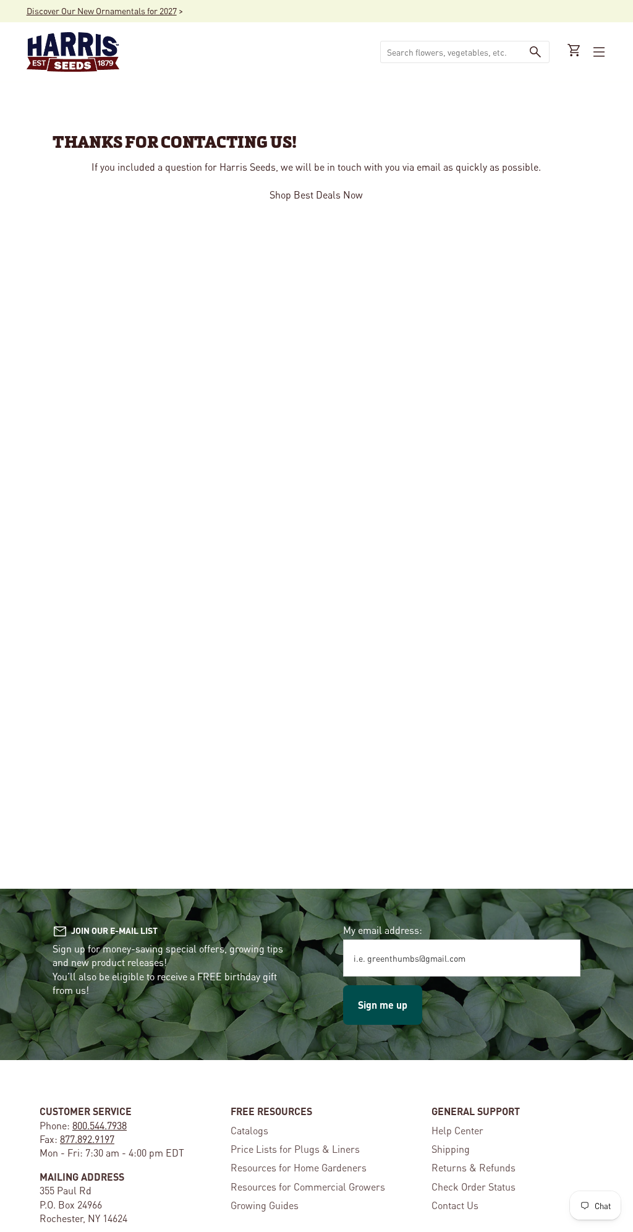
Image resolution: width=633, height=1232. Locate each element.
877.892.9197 (87, 1138)
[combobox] (451, 51)
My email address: (382, 929)
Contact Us (454, 1205)
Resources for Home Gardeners (299, 1167)
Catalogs (249, 1130)
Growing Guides (265, 1205)
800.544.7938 (99, 1125)
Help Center (457, 1130)
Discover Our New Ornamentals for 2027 (102, 10)
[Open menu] (597, 52)
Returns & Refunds (473, 1167)
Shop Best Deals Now (316, 194)
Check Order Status (473, 1186)
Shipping (450, 1148)
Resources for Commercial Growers (308, 1186)
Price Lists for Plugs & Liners (295, 1148)
